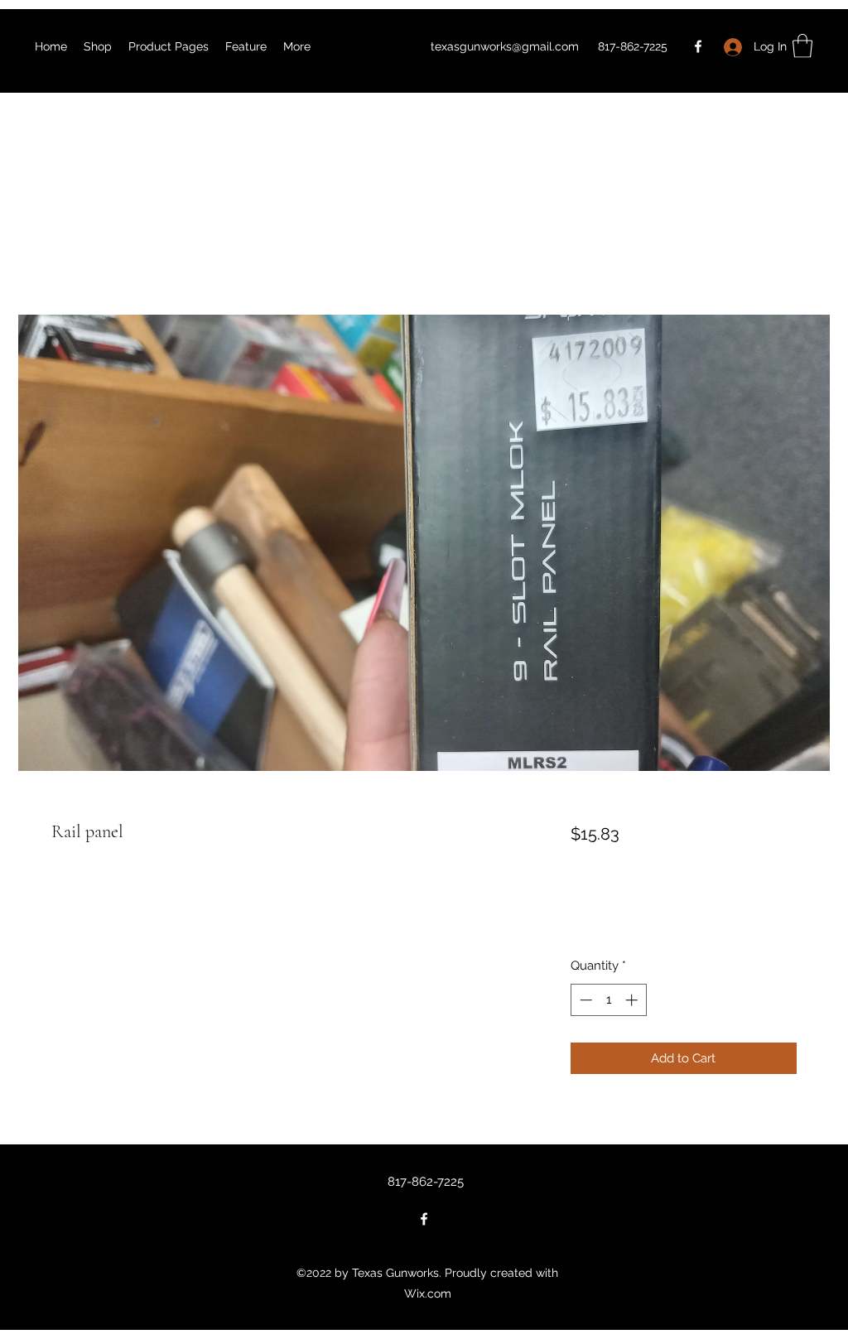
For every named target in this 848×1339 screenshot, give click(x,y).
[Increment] (633, 1000)
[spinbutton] (608, 1000)
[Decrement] (584, 1000)
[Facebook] (698, 46)
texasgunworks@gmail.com (505, 46)
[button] (802, 46)
